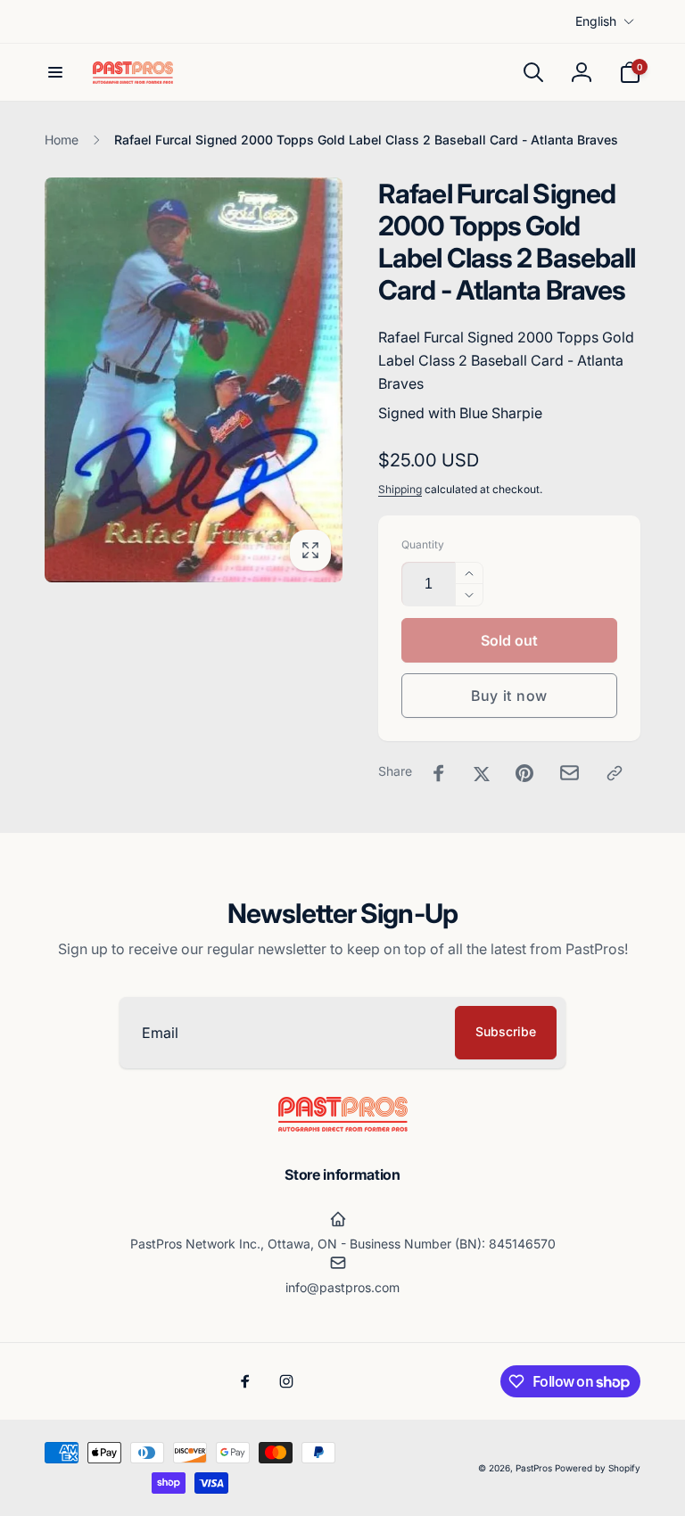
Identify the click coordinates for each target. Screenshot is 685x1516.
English (595, 21)
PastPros (534, 1467)
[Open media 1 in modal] (193, 379)
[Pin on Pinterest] (524, 773)
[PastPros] (343, 1126)
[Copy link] (614, 773)
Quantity (422, 544)
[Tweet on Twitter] (482, 773)
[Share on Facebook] (439, 773)
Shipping (400, 489)
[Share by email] (569, 773)
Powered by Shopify (597, 1467)
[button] (55, 72)
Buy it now (509, 695)
